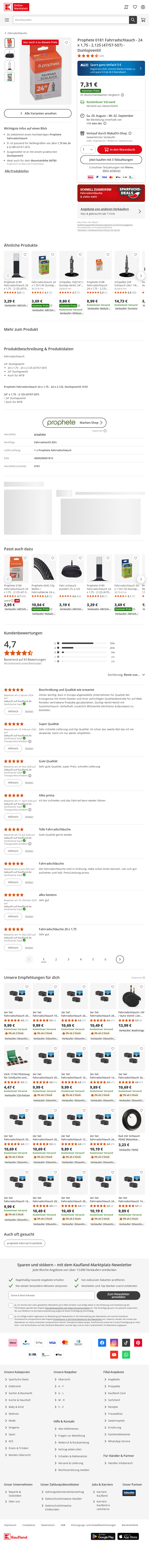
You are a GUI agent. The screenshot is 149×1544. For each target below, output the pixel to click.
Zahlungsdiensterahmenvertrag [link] (64, 1492)
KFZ (11, 1441)
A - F (61, 1386)
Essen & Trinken (18, 1448)
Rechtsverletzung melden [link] (73, 1470)
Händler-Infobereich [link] (120, 1463)
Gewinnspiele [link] (116, 1420)
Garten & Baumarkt (20, 1393)
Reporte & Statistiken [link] (15, 1493)
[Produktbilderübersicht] (9, 71)
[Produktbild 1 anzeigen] (10, 43)
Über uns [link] (14, 1501)
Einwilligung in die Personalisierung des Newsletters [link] (77, 1319)
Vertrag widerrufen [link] (70, 1449)
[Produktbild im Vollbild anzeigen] (46, 71)
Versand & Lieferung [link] (70, 1463)
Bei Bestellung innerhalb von (104, 121)
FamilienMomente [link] (119, 1434)
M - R (61, 1400)
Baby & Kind (16, 1407)
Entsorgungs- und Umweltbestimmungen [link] (93, 1525)
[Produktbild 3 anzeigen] (10, 65)
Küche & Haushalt (20, 1400)
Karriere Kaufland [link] (102, 1493)
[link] (126, 7)
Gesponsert (136, 978)
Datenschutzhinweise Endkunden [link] (58, 1507)
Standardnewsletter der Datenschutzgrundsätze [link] (67, 1308)
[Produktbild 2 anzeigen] (10, 54)
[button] (111, 93)
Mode (12, 1420)
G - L (61, 1393)
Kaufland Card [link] (117, 1393)
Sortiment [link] (114, 1400)
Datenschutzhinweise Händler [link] (63, 1498)
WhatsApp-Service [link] (119, 1441)
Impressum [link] (10, 1525)
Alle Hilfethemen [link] (68, 1428)
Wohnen (14, 1413)
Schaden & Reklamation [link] (72, 1456)
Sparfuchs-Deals (19, 1379)
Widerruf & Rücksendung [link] (73, 1442)
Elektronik (15, 1386)
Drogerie (14, 1427)
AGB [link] (63, 1525)
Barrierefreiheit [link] (130, 1525)
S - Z (61, 1407)
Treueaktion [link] (115, 1413)
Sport (12, 1434)
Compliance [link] (28, 1525)
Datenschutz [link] (48, 1525)
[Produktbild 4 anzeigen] (10, 77)
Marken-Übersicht (20, 1455)
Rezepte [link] (113, 1407)
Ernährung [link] (114, 1427)
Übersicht (64, 1379)
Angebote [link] (114, 1379)
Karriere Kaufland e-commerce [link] (104, 1505)
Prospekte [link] (114, 1386)
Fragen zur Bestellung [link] (71, 1435)
